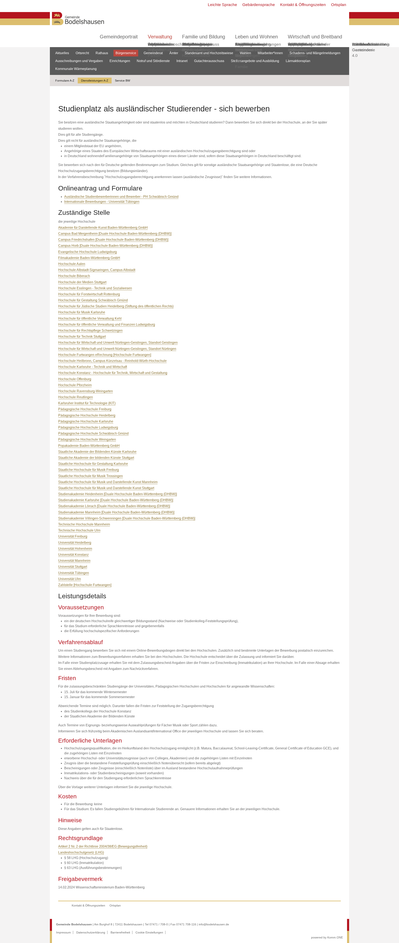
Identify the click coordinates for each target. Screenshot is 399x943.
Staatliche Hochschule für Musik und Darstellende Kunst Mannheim (108, 482)
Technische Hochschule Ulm (79, 530)
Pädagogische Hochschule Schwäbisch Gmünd (93, 433)
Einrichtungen (120, 61)
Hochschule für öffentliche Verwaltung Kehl (90, 318)
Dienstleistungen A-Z (94, 80)
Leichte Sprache (222, 4)
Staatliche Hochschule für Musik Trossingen (90, 476)
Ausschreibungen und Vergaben (79, 61)
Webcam (156, 44)
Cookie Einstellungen (149, 932)
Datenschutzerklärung (90, 932)
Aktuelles (62, 53)
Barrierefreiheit (120, 932)
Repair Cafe (294, 47)
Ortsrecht (82, 53)
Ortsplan (338, 4)
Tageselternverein (251, 44)
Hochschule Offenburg (74, 379)
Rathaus (102, 53)
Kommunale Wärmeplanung (195, 47)
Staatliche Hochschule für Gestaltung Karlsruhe (93, 463)
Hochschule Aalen (71, 264)
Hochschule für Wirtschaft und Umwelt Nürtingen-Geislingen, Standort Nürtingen (117, 349)
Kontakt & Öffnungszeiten (303, 4)
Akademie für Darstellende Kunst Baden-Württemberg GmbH (103, 227)
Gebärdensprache (258, 4)
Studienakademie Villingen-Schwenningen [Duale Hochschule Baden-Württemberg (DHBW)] (126, 518)
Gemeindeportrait (119, 36)
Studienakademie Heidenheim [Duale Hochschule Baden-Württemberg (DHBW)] (117, 494)
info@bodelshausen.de (214, 924)
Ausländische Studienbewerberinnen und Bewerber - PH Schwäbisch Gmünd (121, 196)
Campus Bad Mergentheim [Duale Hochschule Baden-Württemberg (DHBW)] (114, 233)
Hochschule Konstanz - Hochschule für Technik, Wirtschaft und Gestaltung (112, 373)
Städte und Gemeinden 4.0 (362, 50)
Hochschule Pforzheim (75, 385)
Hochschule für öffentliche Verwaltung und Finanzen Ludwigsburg (106, 324)
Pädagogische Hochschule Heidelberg (86, 415)
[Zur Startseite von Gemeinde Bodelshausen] (78, 26)
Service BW (122, 80)
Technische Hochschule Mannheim (84, 524)
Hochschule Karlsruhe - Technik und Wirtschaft (92, 367)
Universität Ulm (69, 579)
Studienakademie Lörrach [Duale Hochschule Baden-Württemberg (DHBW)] (114, 506)
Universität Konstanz (73, 554)
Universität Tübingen (73, 573)
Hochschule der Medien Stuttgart (82, 282)
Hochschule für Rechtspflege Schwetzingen (90, 330)
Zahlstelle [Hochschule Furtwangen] (84, 585)
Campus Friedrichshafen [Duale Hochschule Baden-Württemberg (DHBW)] (113, 239)
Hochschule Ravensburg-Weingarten (85, 391)
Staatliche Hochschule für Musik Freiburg (88, 470)
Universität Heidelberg (74, 542)
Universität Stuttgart (72, 566)
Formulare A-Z (64, 80)
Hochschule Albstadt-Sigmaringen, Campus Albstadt (96, 270)
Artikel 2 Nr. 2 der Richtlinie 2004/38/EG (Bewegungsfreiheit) (102, 846)
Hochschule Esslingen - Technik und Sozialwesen (95, 288)
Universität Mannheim (74, 560)
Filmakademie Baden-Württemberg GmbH (89, 258)
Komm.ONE (335, 937)
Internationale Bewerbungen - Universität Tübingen (101, 201)
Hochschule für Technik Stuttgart (82, 336)
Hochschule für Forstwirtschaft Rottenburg (89, 294)
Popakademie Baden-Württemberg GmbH (89, 445)
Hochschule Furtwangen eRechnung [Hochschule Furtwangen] (104, 355)
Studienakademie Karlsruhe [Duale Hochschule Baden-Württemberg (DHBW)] (115, 500)
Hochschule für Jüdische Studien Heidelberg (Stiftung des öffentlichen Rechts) (116, 306)
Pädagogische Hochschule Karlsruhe (85, 421)
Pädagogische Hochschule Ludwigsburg (88, 427)
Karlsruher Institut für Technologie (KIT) (87, 403)
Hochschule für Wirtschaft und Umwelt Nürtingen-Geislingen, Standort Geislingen (118, 342)
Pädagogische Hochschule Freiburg (84, 409)
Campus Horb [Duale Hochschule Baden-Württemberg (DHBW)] (105, 245)
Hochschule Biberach (74, 276)
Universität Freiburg (72, 536)
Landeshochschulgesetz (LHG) (81, 852)
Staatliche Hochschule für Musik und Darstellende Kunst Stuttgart (106, 488)
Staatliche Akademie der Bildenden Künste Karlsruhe (97, 451)
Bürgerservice (126, 53)
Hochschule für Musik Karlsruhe (81, 312)
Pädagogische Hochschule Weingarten (87, 439)
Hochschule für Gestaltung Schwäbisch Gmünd (93, 300)
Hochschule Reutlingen (75, 397)
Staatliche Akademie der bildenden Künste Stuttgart (96, 457)
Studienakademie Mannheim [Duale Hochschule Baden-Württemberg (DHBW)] (116, 512)
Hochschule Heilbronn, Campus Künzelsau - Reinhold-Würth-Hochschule (112, 361)
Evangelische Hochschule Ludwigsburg (87, 252)
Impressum (63, 932)
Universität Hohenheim (75, 548)
